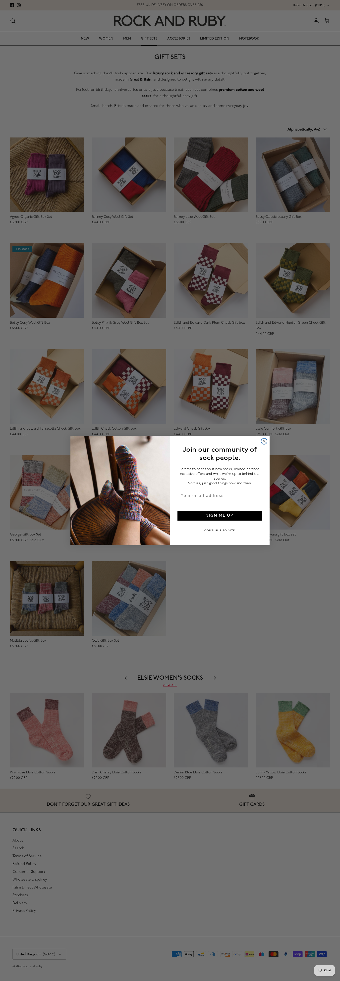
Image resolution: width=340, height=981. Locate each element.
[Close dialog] (264, 441)
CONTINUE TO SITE (219, 530)
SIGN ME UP (219, 515)
